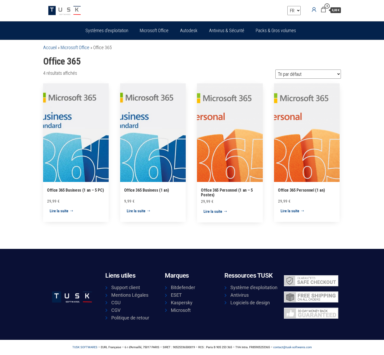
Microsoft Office (154, 30)
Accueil (50, 47)
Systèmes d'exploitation (106, 30)
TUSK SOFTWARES (84, 347)
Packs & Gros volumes (276, 30)
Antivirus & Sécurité (226, 30)
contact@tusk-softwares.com (292, 347)
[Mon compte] (314, 10)
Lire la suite (59, 211)
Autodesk (188, 30)
